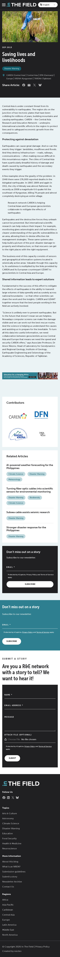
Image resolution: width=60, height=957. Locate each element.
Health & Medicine (11, 843)
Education (7, 833)
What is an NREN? (11, 866)
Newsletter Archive (12, 881)
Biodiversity (35, 497)
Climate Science (16, 474)
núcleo (17, 951)
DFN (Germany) (46, 75)
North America (9, 934)
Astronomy (8, 818)
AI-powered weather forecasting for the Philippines (29, 467)
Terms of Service (47, 575)
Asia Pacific (8, 904)
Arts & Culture (9, 813)
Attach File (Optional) (18, 734)
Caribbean (7, 909)
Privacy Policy (31, 575)
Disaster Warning (11, 68)
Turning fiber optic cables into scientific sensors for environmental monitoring (29, 490)
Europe (9, 78)
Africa (5, 899)
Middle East (8, 929)
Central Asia (32, 75)
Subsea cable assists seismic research (28, 512)
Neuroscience (9, 848)
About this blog (10, 861)
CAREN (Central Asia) (15, 75)
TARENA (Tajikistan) (42, 78)
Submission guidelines (13, 871)
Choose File (14, 739)
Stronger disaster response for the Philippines (26, 529)
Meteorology (14, 479)
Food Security (9, 838)
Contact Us (8, 886)
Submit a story (9, 876)
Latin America (9, 924)
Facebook (23, 85)
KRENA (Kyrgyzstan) (23, 78)
